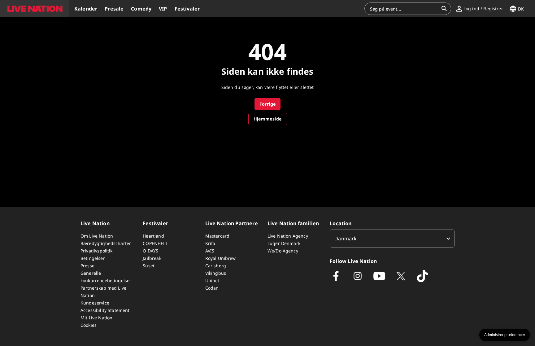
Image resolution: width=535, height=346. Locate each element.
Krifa (210, 243)
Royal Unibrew (220, 258)
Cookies (88, 325)
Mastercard (217, 236)
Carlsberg (215, 266)
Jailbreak (152, 258)
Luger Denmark (284, 243)
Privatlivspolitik (96, 251)
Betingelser (92, 258)
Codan (212, 288)
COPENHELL (155, 243)
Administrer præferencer (504, 335)
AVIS (210, 251)
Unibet (212, 280)
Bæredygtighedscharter (105, 243)
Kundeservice (94, 303)
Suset (148, 266)
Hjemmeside (268, 119)
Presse (87, 266)
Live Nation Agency (288, 236)
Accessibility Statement (104, 310)
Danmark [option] (345, 238)
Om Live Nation (96, 236)
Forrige (267, 104)
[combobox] (404, 9)
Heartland (153, 236)
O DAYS (150, 251)
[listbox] (392, 238)
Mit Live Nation (96, 318)
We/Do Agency (283, 251)
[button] (34, 8)
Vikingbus (215, 273)
